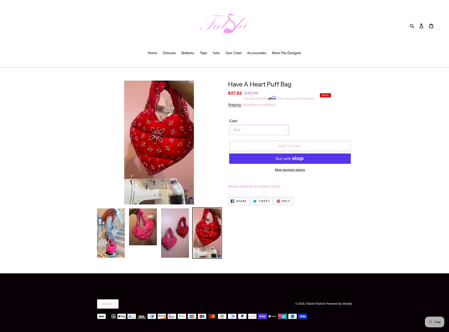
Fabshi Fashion (316, 303)
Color (233, 121)
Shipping (234, 105)
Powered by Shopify (339, 303)
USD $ (106, 304)
